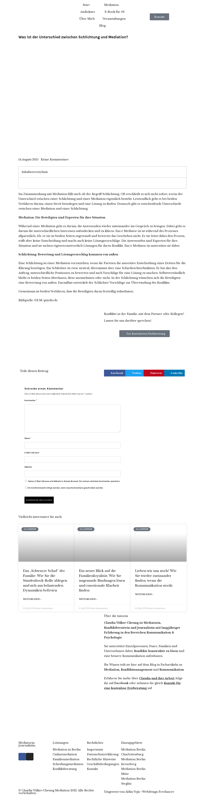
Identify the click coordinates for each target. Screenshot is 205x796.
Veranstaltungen (114, 18)
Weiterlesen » (32, 599)
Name (27, 438)
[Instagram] (29, 756)
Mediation (111, 5)
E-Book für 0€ (115, 12)
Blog (102, 25)
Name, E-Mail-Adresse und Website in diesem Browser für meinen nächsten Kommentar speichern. (74, 481)
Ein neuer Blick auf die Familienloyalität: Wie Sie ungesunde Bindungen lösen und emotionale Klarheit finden (102, 580)
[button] (182, 172)
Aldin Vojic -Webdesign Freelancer (149, 791)
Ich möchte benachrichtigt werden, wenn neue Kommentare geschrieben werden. (65, 488)
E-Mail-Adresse (32, 453)
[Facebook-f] (22, 756)
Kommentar (30, 400)
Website (28, 467)
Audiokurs (87, 12)
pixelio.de (51, 300)
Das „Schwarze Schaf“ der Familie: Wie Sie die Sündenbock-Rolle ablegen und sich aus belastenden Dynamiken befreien (45, 580)
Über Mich (87, 18)
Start (86, 5)
